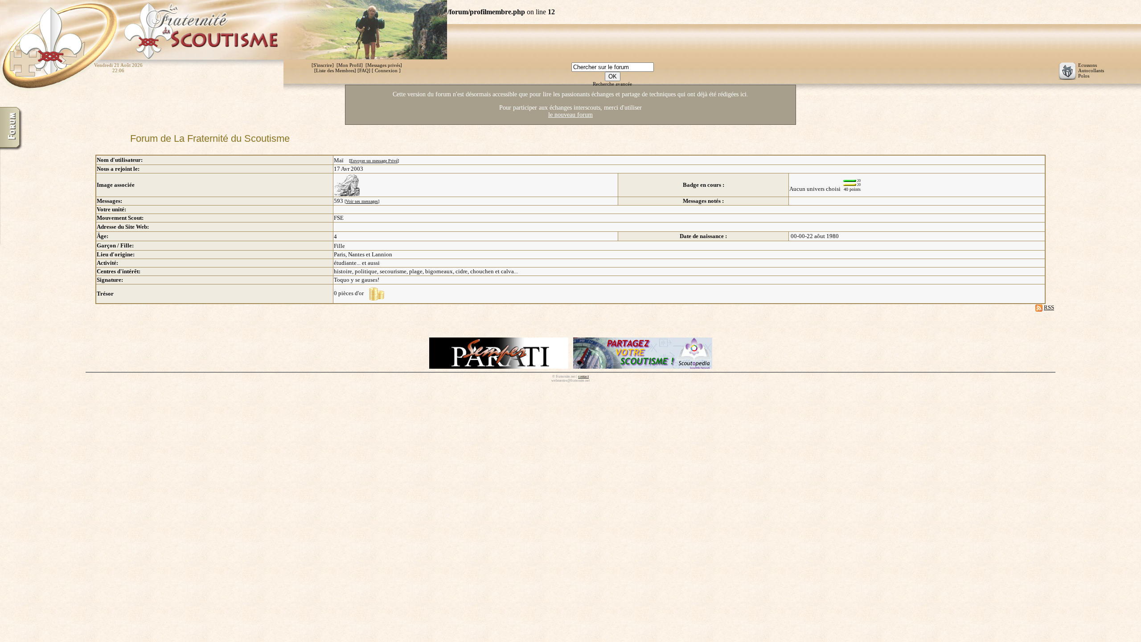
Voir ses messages (362, 201)
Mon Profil (349, 65)
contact (583, 376)
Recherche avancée (612, 83)
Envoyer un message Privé (374, 160)
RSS (1049, 307)
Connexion (386, 70)
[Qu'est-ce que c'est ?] (377, 293)
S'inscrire (322, 65)
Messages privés (383, 65)
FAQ (364, 70)
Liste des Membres (335, 70)
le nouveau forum (570, 114)
